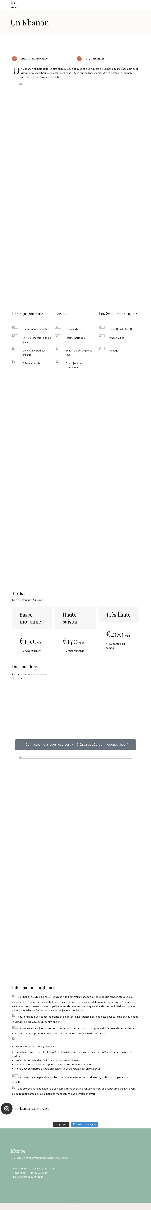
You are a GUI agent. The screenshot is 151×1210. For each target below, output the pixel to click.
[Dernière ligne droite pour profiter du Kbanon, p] (10, 1119)
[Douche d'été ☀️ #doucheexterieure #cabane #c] (28, 1119)
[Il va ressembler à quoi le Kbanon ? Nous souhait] (103, 1119)
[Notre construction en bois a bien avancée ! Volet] (47, 1119)
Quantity (17, 678)
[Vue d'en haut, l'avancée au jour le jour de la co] (122, 1119)
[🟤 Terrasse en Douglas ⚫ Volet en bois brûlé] (66, 1119)
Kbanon (18, 1151)
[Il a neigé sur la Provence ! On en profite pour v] (84, 1119)
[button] (75, 744)
